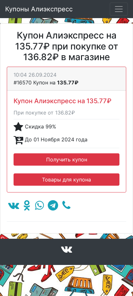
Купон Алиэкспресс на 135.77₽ (62, 101)
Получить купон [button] (66, 159)
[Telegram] (53, 207)
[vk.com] (13, 207)
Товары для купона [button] (66, 179)
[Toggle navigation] (119, 9)
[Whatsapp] (39, 207)
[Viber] (66, 207)
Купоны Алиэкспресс (39, 9)
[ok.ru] (27, 207)
